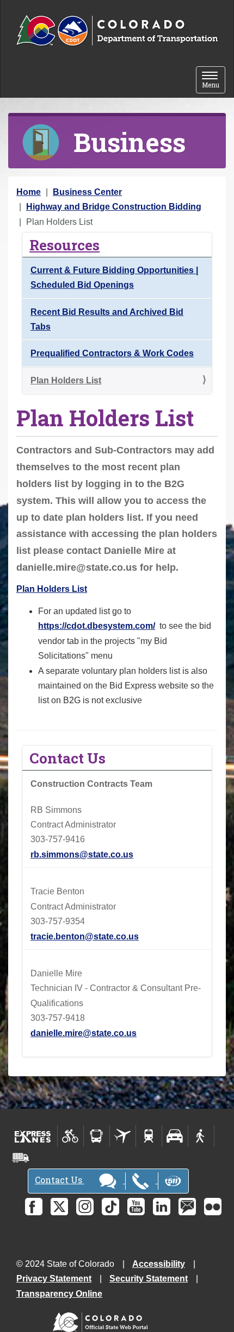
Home (28, 192)
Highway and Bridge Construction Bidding (113, 206)
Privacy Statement (53, 1278)
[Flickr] (213, 1207)
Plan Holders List (65, 380)
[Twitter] (59, 1207)
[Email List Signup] (187, 1207)
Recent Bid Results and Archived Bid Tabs (106, 319)
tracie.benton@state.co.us (84, 936)
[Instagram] (85, 1207)
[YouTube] (136, 1207)
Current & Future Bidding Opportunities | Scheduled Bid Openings (114, 277)
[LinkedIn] (162, 1207)
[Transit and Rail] (96, 1136)
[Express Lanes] (33, 1136)
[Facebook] (34, 1207)
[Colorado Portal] (102, 1319)
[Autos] (175, 1136)
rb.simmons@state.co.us (81, 854)
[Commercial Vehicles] (21, 1158)
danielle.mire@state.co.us (83, 1033)
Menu (213, 80)
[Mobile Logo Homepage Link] (117, 31)
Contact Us (59, 1179)
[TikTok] (110, 1207)
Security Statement (148, 1278)
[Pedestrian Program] (201, 1136)
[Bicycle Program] (70, 1136)
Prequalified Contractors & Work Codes (112, 353)
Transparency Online (59, 1293)
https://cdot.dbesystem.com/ (96, 625)
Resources (64, 244)
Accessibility (158, 1263)
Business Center (87, 192)
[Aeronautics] (122, 1136)
